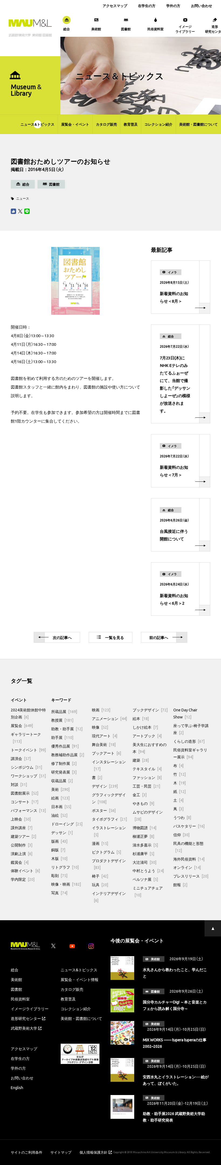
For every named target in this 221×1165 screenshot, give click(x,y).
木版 (59, 858)
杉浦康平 (143, 853)
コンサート (24, 801)
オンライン (187, 867)
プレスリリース (190, 876)
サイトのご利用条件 (26, 1152)
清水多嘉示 (145, 845)
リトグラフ (65, 867)
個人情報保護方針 (94, 1152)
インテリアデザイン (109, 897)
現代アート (104, 735)
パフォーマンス (28, 810)
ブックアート (106, 753)
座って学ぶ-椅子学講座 (191, 729)
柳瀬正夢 (143, 836)
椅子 (100, 876)
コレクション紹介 (158, 124)
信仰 (181, 834)
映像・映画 (66, 884)
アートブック (147, 735)
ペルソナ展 (145, 879)
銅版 (58, 849)
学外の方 (173, 5)
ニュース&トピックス (37, 124)
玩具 (100, 884)
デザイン (105, 786)
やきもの (143, 803)
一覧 (114, 637)
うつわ (182, 817)
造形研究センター (26, 1018)
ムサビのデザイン (148, 815)
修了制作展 (64, 763)
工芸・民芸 (146, 786)
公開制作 (21, 845)
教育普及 (131, 124)
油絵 (59, 815)
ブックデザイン (150, 709)
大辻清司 (144, 862)
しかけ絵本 (145, 727)
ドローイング (66, 823)
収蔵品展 (62, 780)
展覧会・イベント (75, 124)
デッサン (62, 832)
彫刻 (59, 875)
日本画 (61, 806)
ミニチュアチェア (148, 891)
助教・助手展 (66, 728)
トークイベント (28, 749)
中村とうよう (148, 870)
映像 (100, 727)
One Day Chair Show (185, 713)
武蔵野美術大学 (24, 1028)
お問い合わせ (201, 5)
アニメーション (109, 718)
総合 (14, 969)
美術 (60, 789)
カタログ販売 (106, 124)
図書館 (16, 989)
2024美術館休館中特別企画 (28, 713)
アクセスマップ (115, 5)
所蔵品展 (64, 711)
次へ (62, 637)
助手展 (62, 737)
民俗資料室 (20, 999)
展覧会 (22, 725)
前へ (158, 637)
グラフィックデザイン (109, 798)
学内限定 (22, 879)
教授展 (62, 720)
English (17, 1087)
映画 (101, 709)
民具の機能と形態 (188, 847)
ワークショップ (28, 775)
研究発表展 (64, 772)
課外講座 (21, 827)
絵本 (141, 718)
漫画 (100, 843)
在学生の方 (147, 5)
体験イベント (25, 870)
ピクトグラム (106, 852)
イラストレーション (109, 831)
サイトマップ (60, 1152)
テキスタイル (147, 768)
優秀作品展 (65, 746)
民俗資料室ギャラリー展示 (190, 753)
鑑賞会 (20, 862)
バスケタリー (189, 826)
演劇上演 (21, 853)
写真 (59, 892)
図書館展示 (24, 793)
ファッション (147, 777)
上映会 (21, 819)
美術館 (16, 979)
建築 (141, 760)
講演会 (21, 758)
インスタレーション (109, 765)
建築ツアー (23, 836)
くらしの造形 (189, 741)
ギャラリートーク (26, 737)
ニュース (22, 198)
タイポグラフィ (109, 819)
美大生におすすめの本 (150, 748)
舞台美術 (104, 744)
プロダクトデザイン (109, 864)
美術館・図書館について (198, 124)
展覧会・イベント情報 (79, 979)
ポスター (104, 810)
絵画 (60, 798)
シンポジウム (26, 767)
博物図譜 (144, 827)
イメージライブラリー (30, 1008)
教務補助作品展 (67, 754)
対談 (19, 784)
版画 (59, 841)
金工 (140, 794)
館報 (180, 884)
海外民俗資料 (189, 859)
